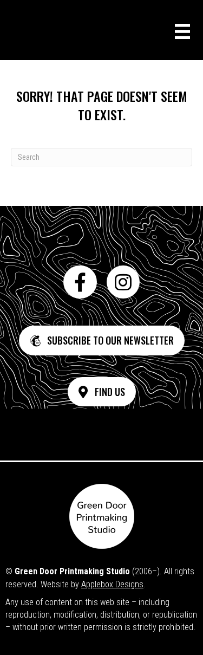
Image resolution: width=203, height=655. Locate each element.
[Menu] (182, 31)
